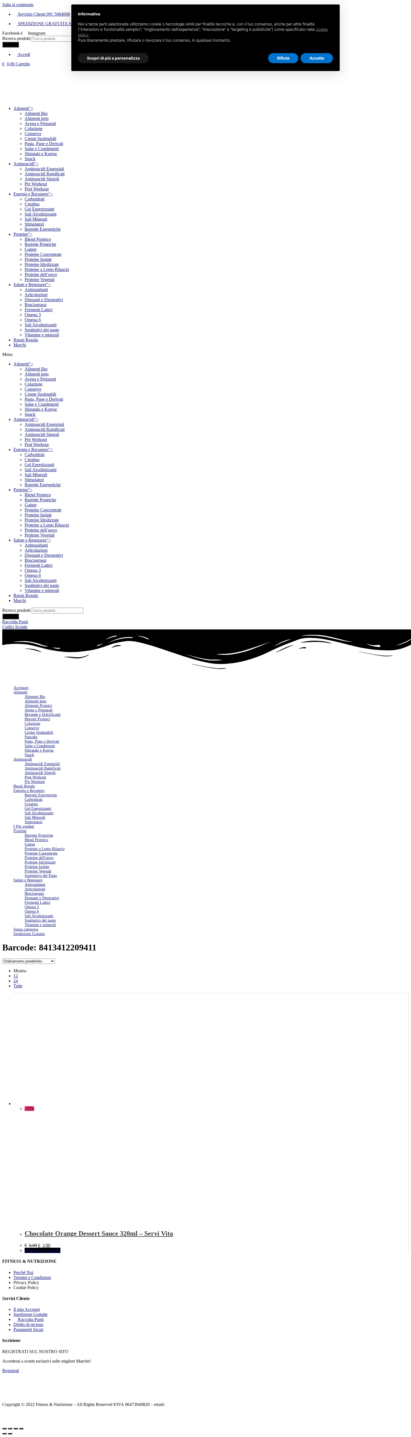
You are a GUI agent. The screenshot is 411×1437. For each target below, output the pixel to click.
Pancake (31, 737)
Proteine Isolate (38, 259)
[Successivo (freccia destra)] (10, 1433)
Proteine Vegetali (40, 279)
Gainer (31, 249)
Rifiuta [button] (283, 58)
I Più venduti (23, 826)
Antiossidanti (36, 289)
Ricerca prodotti (16, 38)
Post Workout (37, 189)
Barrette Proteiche (40, 244)
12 (15, 975)
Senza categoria (25, 929)
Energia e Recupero (33, 194)
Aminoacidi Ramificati (45, 173)
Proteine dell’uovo (41, 274)
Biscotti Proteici (37, 719)
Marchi (19, 345)
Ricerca (10, 45)
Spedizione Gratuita (29, 934)
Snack (30, 158)
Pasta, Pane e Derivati (44, 143)
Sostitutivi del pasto (42, 329)
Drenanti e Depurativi (44, 299)
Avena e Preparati (40, 123)
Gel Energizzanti (39, 209)
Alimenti (23, 108)
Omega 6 (33, 319)
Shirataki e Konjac (41, 153)
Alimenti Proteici (38, 706)
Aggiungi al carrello (42, 1250)
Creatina (32, 204)
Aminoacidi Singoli (42, 178)
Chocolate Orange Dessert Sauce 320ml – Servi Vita (99, 1233)
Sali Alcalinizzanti (40, 214)
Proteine (22, 234)
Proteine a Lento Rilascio (47, 269)
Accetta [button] (317, 58)
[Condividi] (10, 1428)
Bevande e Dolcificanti (43, 714)
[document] (205, 31)
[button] (205, 354)
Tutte (17, 985)
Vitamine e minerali (42, 334)
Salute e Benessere (32, 284)
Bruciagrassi (35, 304)
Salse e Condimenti (42, 148)
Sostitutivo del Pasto (41, 876)
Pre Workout (36, 183)
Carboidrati (34, 199)
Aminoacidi (26, 163)
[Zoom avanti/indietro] (21, 1428)
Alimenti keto (37, 118)
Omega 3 (33, 314)
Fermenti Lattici (39, 309)
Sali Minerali (36, 219)
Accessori (21, 688)
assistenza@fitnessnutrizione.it (192, 1404)
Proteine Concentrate (43, 254)
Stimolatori (34, 224)
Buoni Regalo (25, 340)
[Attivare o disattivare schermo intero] (15, 1428)
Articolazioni (36, 294)
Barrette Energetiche (43, 229)
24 (15, 980)
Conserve (33, 133)
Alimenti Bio (36, 113)
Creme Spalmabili (40, 138)
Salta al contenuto (18, 4)
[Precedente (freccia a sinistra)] (4, 1433)
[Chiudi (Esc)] (4, 1428)
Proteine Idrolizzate (42, 264)
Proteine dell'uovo (39, 858)
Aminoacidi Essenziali (44, 168)
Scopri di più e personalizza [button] (113, 58)
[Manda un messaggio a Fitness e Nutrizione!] (399, 1410)
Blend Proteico (38, 239)
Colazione (33, 128)
